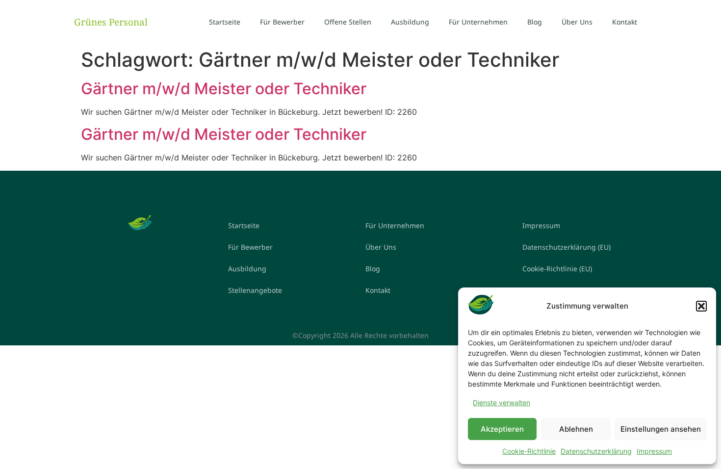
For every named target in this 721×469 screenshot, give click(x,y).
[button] (701, 306)
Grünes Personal (111, 22)
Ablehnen (576, 429)
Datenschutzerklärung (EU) (566, 247)
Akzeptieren (502, 429)
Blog (534, 21)
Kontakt (624, 21)
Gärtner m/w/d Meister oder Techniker (223, 88)
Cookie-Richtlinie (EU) (557, 268)
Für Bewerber (282, 21)
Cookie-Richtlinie (529, 451)
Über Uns (577, 21)
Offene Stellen (347, 21)
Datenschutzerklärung (596, 451)
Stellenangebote (255, 290)
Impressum (654, 451)
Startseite (224, 21)
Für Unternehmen (478, 21)
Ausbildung (410, 21)
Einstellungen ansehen (660, 429)
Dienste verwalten (501, 402)
